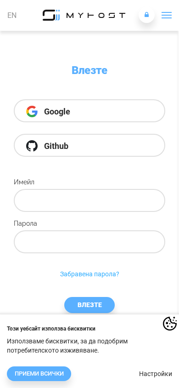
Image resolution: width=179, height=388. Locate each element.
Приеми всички (39, 373)
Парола (25, 223)
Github (55, 146)
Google (56, 111)
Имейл (24, 182)
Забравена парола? (89, 274)
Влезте (90, 304)
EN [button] (12, 15)
